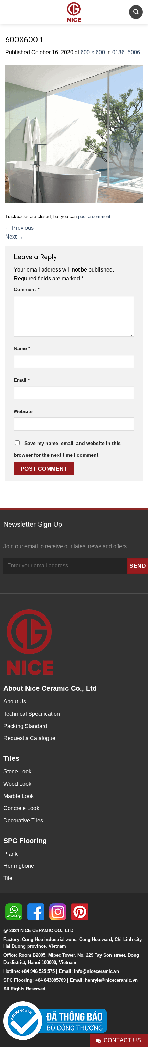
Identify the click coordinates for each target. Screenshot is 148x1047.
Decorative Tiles (23, 821)
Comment (26, 289)
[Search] (136, 12)
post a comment (94, 216)
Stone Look (17, 771)
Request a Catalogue (29, 738)
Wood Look (17, 784)
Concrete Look (21, 808)
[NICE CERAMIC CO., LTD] (74, 12)
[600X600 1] (74, 133)
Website (23, 411)
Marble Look (18, 796)
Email (22, 380)
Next (14, 237)
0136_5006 (126, 52)
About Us (14, 701)
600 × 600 (93, 52)
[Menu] (9, 11)
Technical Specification (31, 714)
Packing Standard (25, 726)
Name (22, 348)
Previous (19, 228)
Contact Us (122, 1040)
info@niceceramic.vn (96, 971)
